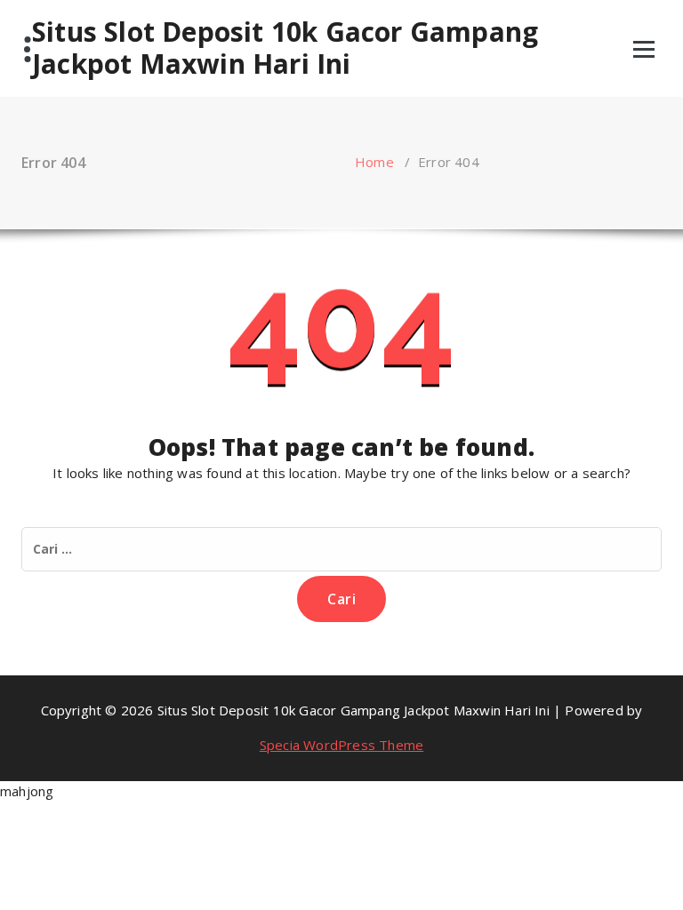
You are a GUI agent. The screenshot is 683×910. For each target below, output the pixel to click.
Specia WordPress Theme (341, 745)
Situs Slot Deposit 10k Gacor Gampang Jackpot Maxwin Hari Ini (285, 48)
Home (374, 162)
